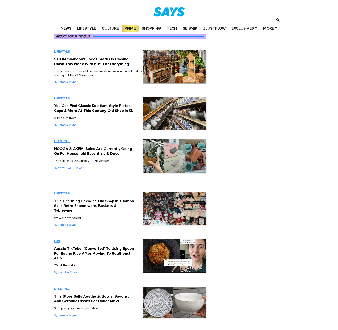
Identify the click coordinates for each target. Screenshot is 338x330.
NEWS (66, 28)
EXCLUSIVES (242, 28)
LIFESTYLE (86, 28)
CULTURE (110, 28)
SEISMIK (190, 28)
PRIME (130, 28)
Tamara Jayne (67, 82)
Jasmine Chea (67, 272)
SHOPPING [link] (151, 28)
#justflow (214, 28)
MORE (268, 28)
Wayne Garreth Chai (71, 167)
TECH (172, 28)
